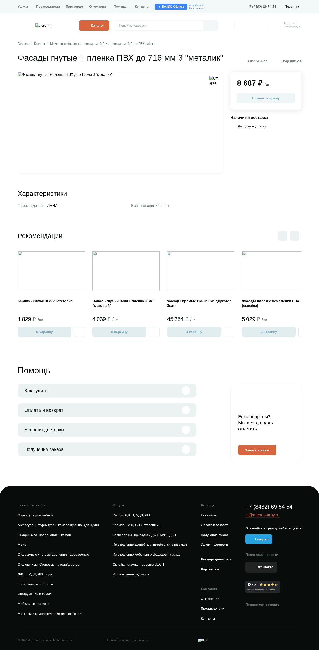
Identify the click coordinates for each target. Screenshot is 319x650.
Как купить (36, 390)
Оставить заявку (266, 98)
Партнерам (74, 6)
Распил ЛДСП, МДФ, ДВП (132, 515)
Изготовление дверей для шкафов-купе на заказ (150, 544)
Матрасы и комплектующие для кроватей (49, 613)
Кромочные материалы (35, 584)
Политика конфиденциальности (127, 640)
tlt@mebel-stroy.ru (262, 515)
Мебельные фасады (64, 43)
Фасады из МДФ (95, 43)
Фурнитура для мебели (35, 515)
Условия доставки (44, 429)
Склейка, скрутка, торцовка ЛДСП (138, 564)
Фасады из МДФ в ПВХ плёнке (133, 43)
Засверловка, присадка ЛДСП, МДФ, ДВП (144, 535)
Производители (48, 6)
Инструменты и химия (35, 594)
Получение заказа (44, 449)
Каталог (39, 43)
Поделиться (291, 61)
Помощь (120, 6)
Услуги (23, 6)
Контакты (142, 6)
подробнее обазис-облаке (196, 6)
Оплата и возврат (44, 410)
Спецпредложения (216, 559)
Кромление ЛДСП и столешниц (136, 525)
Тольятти (292, 6)
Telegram (262, 539)
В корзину (44, 332)
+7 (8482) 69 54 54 (261, 7)
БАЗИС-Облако (173, 6)
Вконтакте (265, 567)
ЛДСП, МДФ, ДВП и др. (35, 574)
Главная (23, 43)
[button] (294, 236)
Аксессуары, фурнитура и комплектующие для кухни (58, 525)
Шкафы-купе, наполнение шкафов (44, 535)
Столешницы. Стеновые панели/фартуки (49, 564)
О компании (98, 6)
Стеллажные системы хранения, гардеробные (53, 554)
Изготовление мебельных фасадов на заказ (146, 554)
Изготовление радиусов (131, 574)
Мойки (23, 544)
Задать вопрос (257, 450)
